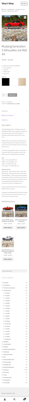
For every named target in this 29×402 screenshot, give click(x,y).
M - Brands (7, 321)
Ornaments (6, 369)
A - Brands (7, 293)
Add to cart (12, 95)
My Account (5, 399)
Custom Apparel (7, 344)
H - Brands (7, 308)
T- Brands (7, 334)
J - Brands (7, 313)
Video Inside (8, 339)
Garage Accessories (7, 354)
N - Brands (7, 326)
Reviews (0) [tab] (4, 120)
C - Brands (7, 298)
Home (4, 9)
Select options (8, 227)
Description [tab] (5, 111)
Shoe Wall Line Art (7, 377)
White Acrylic (14, 82)
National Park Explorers (8, 367)
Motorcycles (8, 323)
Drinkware (5, 346)
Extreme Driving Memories (9, 349)
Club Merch (5, 341)
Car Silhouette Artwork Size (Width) (11, 65)
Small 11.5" (6, 73)
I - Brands (7, 311)
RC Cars (5, 375)
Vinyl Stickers (6, 382)
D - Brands (7, 300)
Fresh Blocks (6, 351)
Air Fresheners (6, 285)
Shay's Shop (8, 3)
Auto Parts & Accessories (9, 287)
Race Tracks (6, 372)
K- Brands (7, 316)
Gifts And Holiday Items (8, 359)
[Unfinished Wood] (22, 82)
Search (14, 399)
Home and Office (7, 362)
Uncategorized (6, 380)
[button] (25, 17)
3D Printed (5, 282)
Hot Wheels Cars (7, 364)
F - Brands (17, 9)
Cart (22, 398)
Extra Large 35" (7, 68)
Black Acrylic (5, 82)
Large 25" (5, 69)
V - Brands (7, 336)
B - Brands (7, 295)
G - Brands (7, 305)
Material (4, 77)
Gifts (4, 357)
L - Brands (7, 318)
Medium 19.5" (6, 71)
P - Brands (7, 328)
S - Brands (7, 331)
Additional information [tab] (8, 115)
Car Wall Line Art (10, 9)
